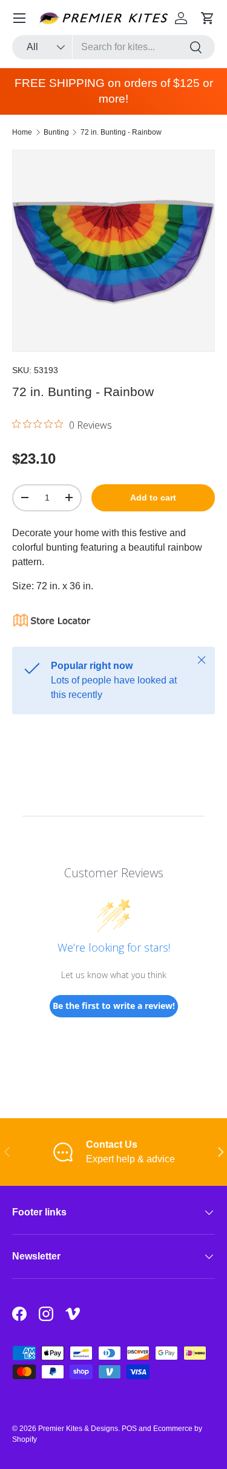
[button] (207, 18)
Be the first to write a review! (114, 1005)
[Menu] (19, 18)
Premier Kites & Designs (78, 1428)
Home (22, 132)
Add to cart (153, 497)
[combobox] (113, 47)
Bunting (56, 132)
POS (129, 1428)
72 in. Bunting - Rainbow (121, 132)
